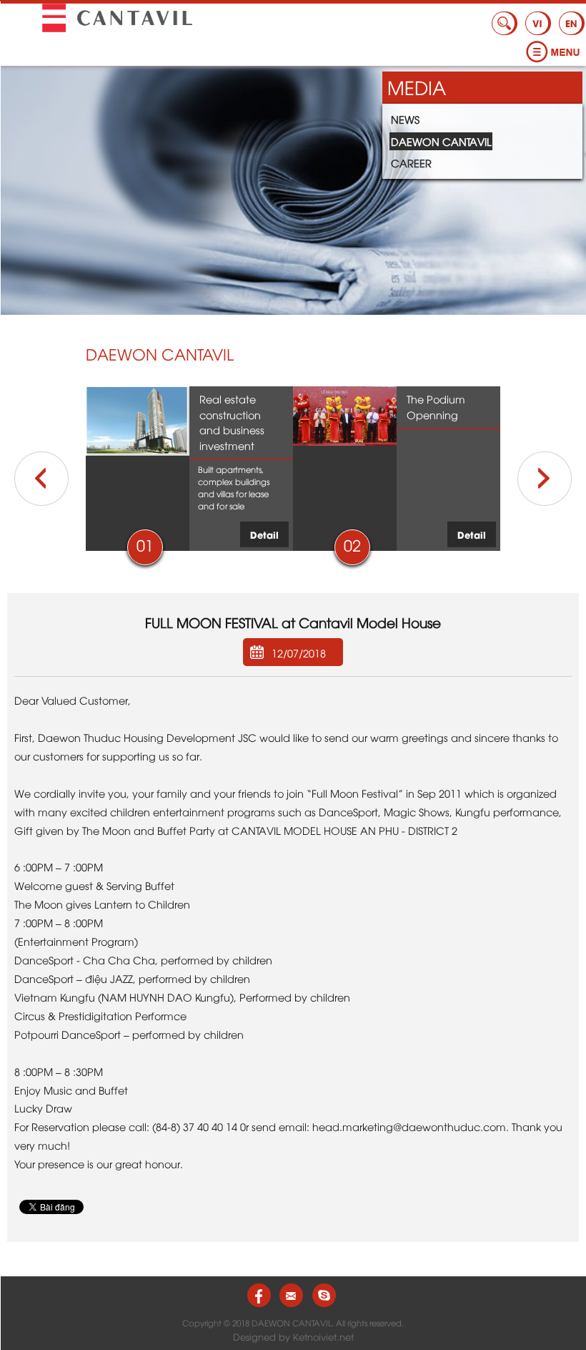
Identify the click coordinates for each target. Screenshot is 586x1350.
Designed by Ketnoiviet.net (293, 1336)
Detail (264, 534)
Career (411, 163)
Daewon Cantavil (441, 141)
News (405, 119)
